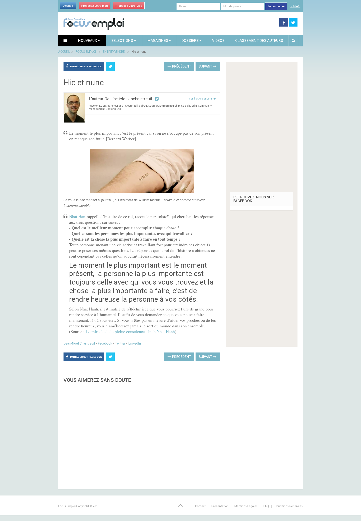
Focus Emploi (67, 506)
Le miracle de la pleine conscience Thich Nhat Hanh (130, 331)
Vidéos (218, 40)
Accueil (68, 5)
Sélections (122, 40)
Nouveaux (88, 40)
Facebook (105, 343)
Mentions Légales (246, 506)
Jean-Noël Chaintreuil (79, 343)
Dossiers (190, 40)
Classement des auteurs (259, 40)
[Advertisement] (142, 435)
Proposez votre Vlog (129, 5)
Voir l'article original (201, 98)
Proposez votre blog (94, 5)
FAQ (266, 506)
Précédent (181, 66)
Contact (200, 506)
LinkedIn (134, 343)
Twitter (120, 343)
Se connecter (276, 6)
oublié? (295, 6)
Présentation (220, 506)
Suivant (206, 66)
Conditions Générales (289, 506)
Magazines (157, 40)
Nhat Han (78, 216)
